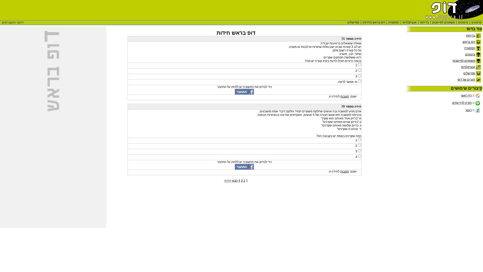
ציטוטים (463, 22)
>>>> (227, 180)
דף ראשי (466, 95)
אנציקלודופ (410, 22)
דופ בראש (469, 42)
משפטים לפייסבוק (443, 22)
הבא (235, 180)
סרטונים (476, 22)
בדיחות (424, 22)
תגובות (344, 96)
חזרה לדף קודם (462, 103)
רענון (469, 110)
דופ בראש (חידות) (374, 22)
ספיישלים (353, 22)
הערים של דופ (466, 79)
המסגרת (393, 22)
